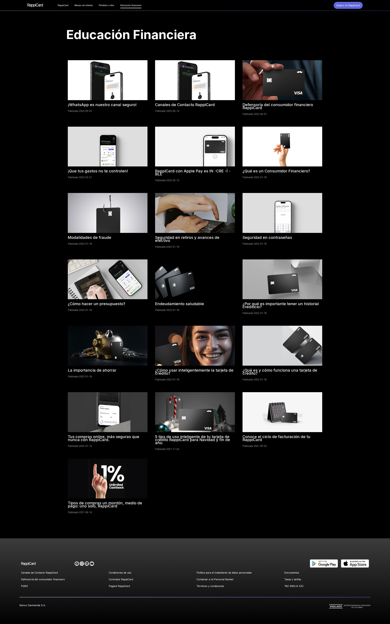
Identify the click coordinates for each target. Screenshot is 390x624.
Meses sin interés (83, 5)
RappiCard (63, 5)
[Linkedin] (87, 564)
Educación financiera (130, 5)
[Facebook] (77, 564)
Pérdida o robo (106, 5)
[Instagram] (82, 564)
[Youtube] (92, 564)
